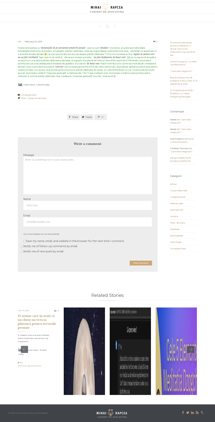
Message (28, 155)
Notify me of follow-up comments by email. (50, 246)
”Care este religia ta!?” (181, 71)
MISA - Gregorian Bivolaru (34, 98)
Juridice (174, 216)
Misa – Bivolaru (177, 222)
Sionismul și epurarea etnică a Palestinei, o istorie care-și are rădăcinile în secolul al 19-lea (182, 48)
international (176, 210)
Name (27, 199)
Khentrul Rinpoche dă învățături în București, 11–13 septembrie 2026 (183, 80)
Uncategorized (28, 95)
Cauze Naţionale (178, 190)
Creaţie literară (177, 197)
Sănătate (175, 229)
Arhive (173, 184)
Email (26, 215)
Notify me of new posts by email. (43, 251)
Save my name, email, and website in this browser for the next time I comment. (74, 241)
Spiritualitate (176, 235)
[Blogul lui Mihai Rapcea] (107, 7)
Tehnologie (176, 242)
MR (19, 41)
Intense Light (176, 203)
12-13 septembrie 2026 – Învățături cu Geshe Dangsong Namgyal (182, 93)
